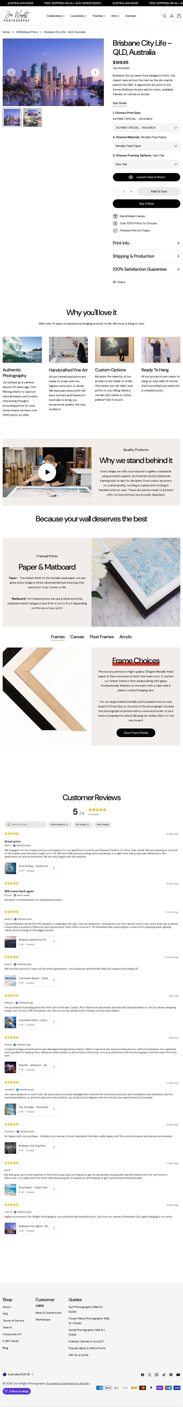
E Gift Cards (10, 1341)
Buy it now (147, 203)
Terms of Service (13, 1320)
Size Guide (120, 103)
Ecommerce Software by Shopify (68, 1383)
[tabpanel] (91, 697)
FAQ (5, 1314)
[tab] (58, 637)
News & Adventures (48, 1313)
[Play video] (47, 472)
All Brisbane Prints (27, 32)
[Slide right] (95, 72)
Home (6, 32)
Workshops (43, 1319)
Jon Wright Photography (29, 1383)
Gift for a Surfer (79, 1355)
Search (7, 1327)
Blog (5, 1348)
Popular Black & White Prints (87, 1348)
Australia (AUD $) (19, 1374)
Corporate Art (12, 1334)
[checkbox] (103, 824)
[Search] (164, 16)
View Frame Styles (136, 733)
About (7, 1307)
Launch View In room (151, 177)
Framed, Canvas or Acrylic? (86, 1341)
